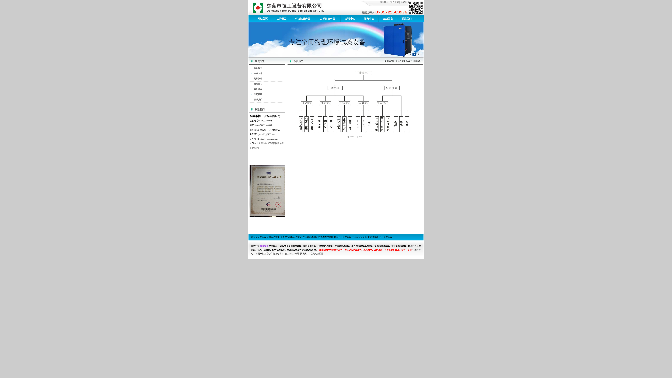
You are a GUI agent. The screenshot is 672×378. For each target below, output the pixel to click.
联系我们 (258, 100)
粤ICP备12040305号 (289, 254)
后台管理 (405, 2)
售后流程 (258, 89)
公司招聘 (258, 94)
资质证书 (258, 84)
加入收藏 (394, 2)
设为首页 (384, 2)
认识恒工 (258, 68)
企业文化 (258, 73)
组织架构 (258, 79)
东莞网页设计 (317, 254)
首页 (398, 61)
